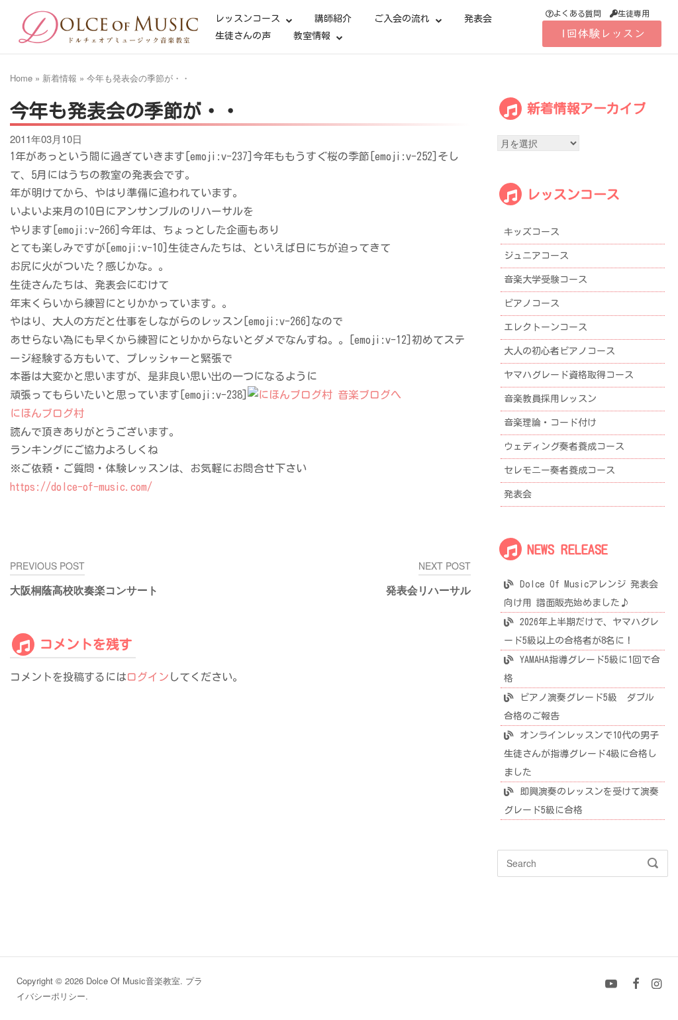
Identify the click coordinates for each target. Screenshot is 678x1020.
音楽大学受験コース (545, 279)
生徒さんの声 (243, 35)
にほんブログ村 (47, 413)
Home (21, 78)
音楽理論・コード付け (550, 422)
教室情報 (311, 35)
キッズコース (531, 231)
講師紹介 (333, 18)
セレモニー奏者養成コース (559, 470)
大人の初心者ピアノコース (559, 351)
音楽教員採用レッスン (550, 398)
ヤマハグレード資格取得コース (569, 375)
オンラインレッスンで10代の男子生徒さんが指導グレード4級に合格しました (581, 754)
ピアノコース (531, 303)
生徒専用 (634, 13)
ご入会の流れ (402, 18)
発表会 (478, 18)
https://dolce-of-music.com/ (81, 487)
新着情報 (59, 78)
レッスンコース (247, 18)
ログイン (147, 677)
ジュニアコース (536, 255)
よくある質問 (577, 13)
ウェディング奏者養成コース (564, 446)
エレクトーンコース (545, 327)
